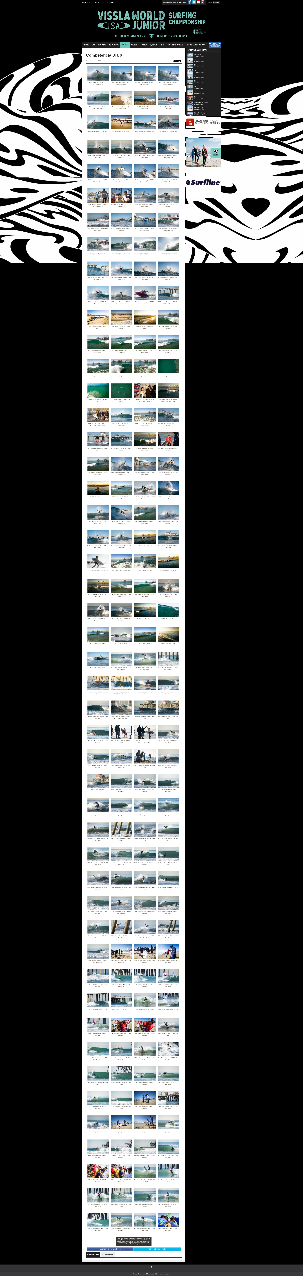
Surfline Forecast (176, 44)
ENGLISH (209, 2)
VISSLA (144, 44)
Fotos (124, 44)
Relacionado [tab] (107, 1255)
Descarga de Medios (196, 44)
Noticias (102, 44)
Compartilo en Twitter (157, 1249)
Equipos (153, 44)
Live (93, 44)
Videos (134, 44)
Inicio (86, 44)
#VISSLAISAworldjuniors (171, 2)
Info (162, 44)
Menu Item (213, 46)
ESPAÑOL (216, 2)
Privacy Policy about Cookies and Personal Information (151, 1274)
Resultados (114, 44)
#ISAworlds (182, 2)
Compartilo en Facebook (110, 1249)
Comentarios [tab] (93, 1255)
